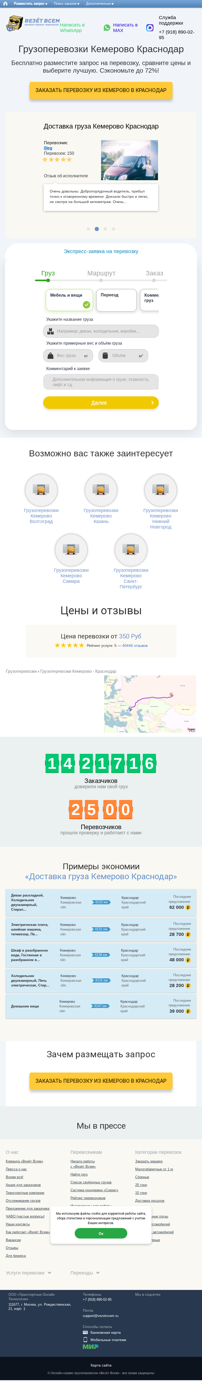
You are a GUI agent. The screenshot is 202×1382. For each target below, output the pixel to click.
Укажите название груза (69, 319)
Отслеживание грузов (23, 1201)
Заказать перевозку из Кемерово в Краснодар (101, 90)
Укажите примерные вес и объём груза (84, 343)
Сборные (142, 1177)
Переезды (82, 1273)
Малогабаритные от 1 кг (154, 1169)
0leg (48, 148)
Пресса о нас (16, 1169)
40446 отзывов (135, 645)
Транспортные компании (25, 1193)
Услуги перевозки (26, 1273)
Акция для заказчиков (23, 1185)
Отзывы (12, 1248)
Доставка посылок (149, 1201)
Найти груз (79, 1174)
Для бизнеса (16, 1256)
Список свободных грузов (91, 1182)
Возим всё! (14, 1177)
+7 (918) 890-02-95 (176, 34)
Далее (99, 402)
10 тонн (141, 1193)
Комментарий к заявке (68, 368)
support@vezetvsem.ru (100, 1316)
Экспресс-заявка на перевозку (101, 251)
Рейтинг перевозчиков (87, 1198)
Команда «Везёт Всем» (24, 1161)
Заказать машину (149, 1161)
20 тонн (141, 1185)
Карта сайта (101, 1365)
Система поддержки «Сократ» (94, 1190)
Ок (101, 1233)
